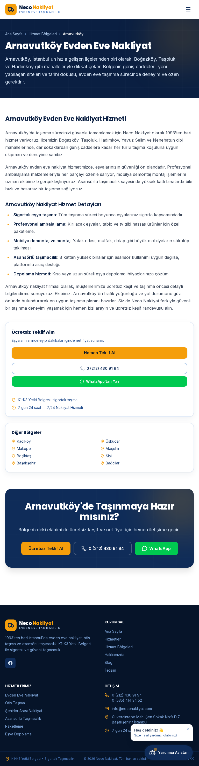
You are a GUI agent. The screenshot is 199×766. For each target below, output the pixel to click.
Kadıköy (24, 441)
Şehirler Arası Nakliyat (23, 710)
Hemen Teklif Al (99, 352)
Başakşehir (26, 463)
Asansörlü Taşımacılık (23, 718)
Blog (108, 662)
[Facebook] (10, 663)
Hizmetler (113, 639)
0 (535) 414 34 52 (127, 700)
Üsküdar (113, 441)
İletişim (110, 670)
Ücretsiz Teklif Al (46, 548)
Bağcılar (112, 463)
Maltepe (24, 448)
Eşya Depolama (18, 734)
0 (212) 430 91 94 (103, 368)
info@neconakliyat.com (132, 708)
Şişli (109, 456)
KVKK (190, 759)
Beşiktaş (24, 456)
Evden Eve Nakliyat (21, 695)
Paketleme (14, 726)
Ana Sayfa (14, 34)
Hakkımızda (114, 654)
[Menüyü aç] (188, 9)
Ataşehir (112, 448)
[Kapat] (188, 729)
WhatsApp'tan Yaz (102, 381)
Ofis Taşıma (15, 703)
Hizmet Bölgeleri (43, 34)
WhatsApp (160, 548)
